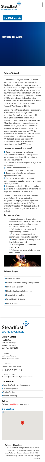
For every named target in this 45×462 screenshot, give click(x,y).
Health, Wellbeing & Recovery (19, 291)
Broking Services (9, 392)
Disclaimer (17, 445)
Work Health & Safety (15, 299)
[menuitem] (12, 18)
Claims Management (10, 388)
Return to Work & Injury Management (22, 283)
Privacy (8, 445)
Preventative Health (15, 295)
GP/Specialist (12, 303)
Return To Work (13, 278)
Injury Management (14, 287)
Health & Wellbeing (10, 396)
